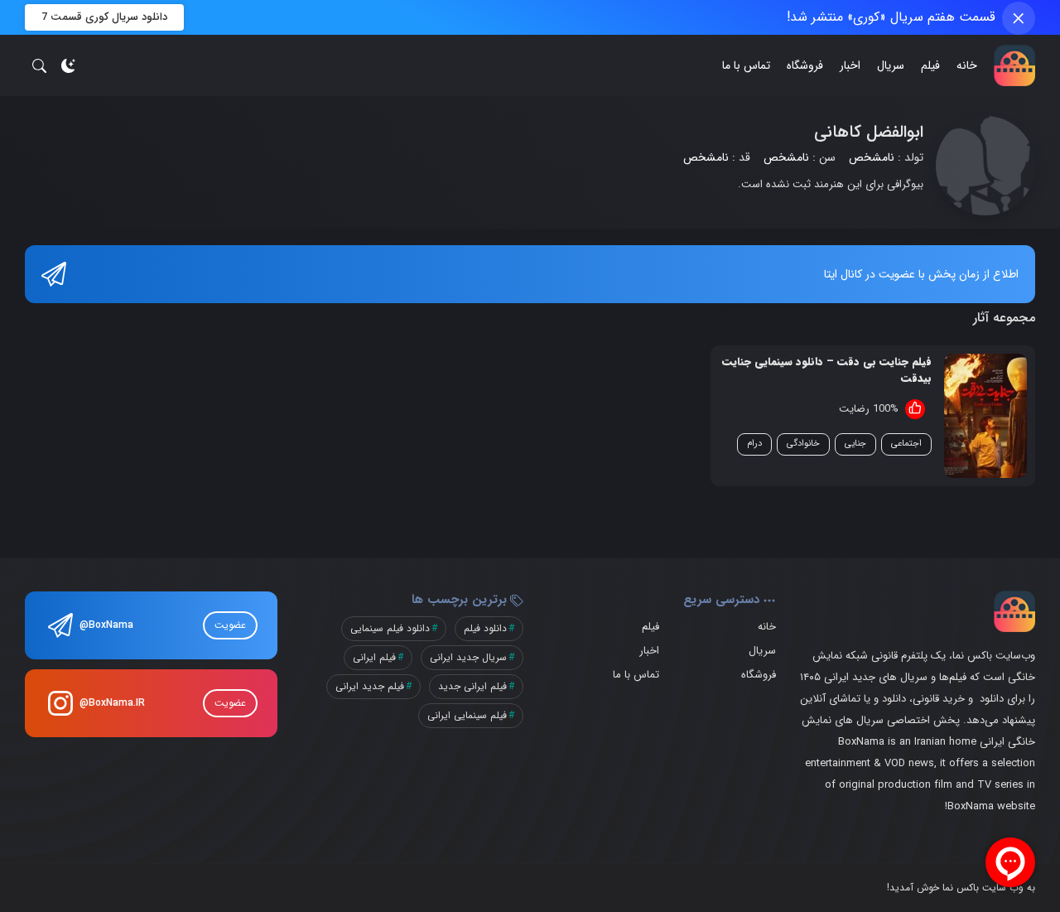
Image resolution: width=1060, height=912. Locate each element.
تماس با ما (746, 65)
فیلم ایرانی (374, 657)
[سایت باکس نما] (1014, 65)
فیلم (930, 65)
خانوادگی (803, 444)
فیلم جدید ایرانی (369, 686)
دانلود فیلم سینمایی (390, 628)
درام (754, 444)
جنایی (855, 444)
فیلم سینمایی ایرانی (467, 715)
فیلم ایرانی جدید (472, 686)
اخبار (850, 65)
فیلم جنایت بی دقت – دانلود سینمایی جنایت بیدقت (827, 370)
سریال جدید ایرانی (468, 657)
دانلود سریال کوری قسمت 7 (104, 17)
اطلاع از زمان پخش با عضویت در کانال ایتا (921, 274)
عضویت (230, 625)
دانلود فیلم (485, 628)
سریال (890, 65)
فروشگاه (805, 65)
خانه (966, 65)
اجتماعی (906, 444)
